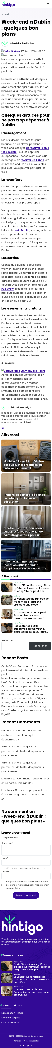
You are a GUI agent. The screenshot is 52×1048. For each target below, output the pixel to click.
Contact (17, 1041)
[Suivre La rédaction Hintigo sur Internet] (2, 428)
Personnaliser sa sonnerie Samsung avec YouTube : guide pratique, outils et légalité (25, 710)
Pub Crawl (7, 288)
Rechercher (7, 640)
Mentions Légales (10, 1017)
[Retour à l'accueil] (20, 4)
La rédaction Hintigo (23, 43)
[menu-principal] (48, 4)
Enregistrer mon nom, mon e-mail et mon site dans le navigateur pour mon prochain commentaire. (27, 884)
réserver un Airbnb (32, 160)
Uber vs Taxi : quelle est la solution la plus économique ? (22, 735)
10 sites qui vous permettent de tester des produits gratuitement (22, 751)
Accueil (5, 14)
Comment (7, 843)
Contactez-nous (10, 1022)
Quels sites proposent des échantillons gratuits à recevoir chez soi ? (24, 794)
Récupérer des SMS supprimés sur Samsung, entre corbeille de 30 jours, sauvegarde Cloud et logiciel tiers (24, 698)
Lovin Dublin (21, 230)
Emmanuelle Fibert (33, 371)
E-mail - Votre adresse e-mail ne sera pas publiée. (23, 870)
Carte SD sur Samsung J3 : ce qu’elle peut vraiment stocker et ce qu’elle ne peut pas (24, 670)
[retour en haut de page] (48, 1033)
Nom (5, 858)
